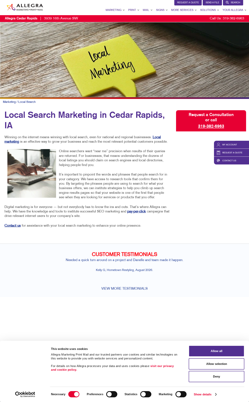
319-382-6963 (233, 18)
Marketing (113, 10)
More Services (182, 10)
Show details (202, 394)
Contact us (12, 225)
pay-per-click (136, 211)
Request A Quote (188, 3)
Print (132, 10)
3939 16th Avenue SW (41, 18)
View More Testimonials (124, 288)
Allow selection (216, 363)
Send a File (212, 3)
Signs (160, 10)
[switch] (111, 394)
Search (235, 3)
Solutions (208, 10)
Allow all (216, 351)
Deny (216, 376)
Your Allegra (233, 10)
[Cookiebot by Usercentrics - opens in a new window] (25, 394)
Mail (146, 10)
